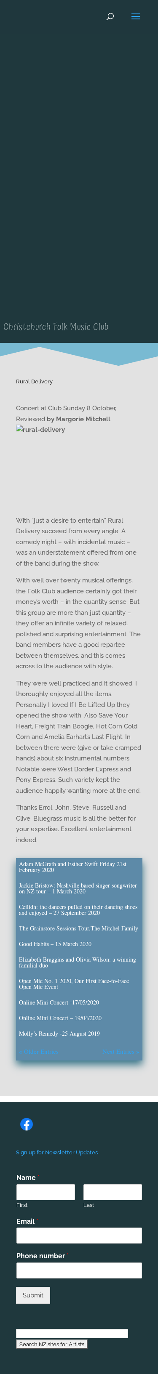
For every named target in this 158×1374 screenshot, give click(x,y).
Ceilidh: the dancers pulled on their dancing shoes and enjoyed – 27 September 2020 (78, 910)
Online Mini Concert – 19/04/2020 (60, 1018)
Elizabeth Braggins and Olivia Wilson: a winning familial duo (77, 962)
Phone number (42, 1256)
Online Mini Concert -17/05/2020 (59, 1002)
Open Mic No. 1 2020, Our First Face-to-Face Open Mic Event (74, 984)
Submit (33, 1295)
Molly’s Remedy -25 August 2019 (59, 1033)
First (21, 1205)
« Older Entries (39, 1051)
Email (27, 1221)
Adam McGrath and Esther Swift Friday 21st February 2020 (72, 867)
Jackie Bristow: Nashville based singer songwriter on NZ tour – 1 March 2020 (78, 888)
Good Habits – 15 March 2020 (55, 944)
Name (28, 1178)
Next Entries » (120, 1051)
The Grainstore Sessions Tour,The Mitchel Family (78, 928)
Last (88, 1205)
